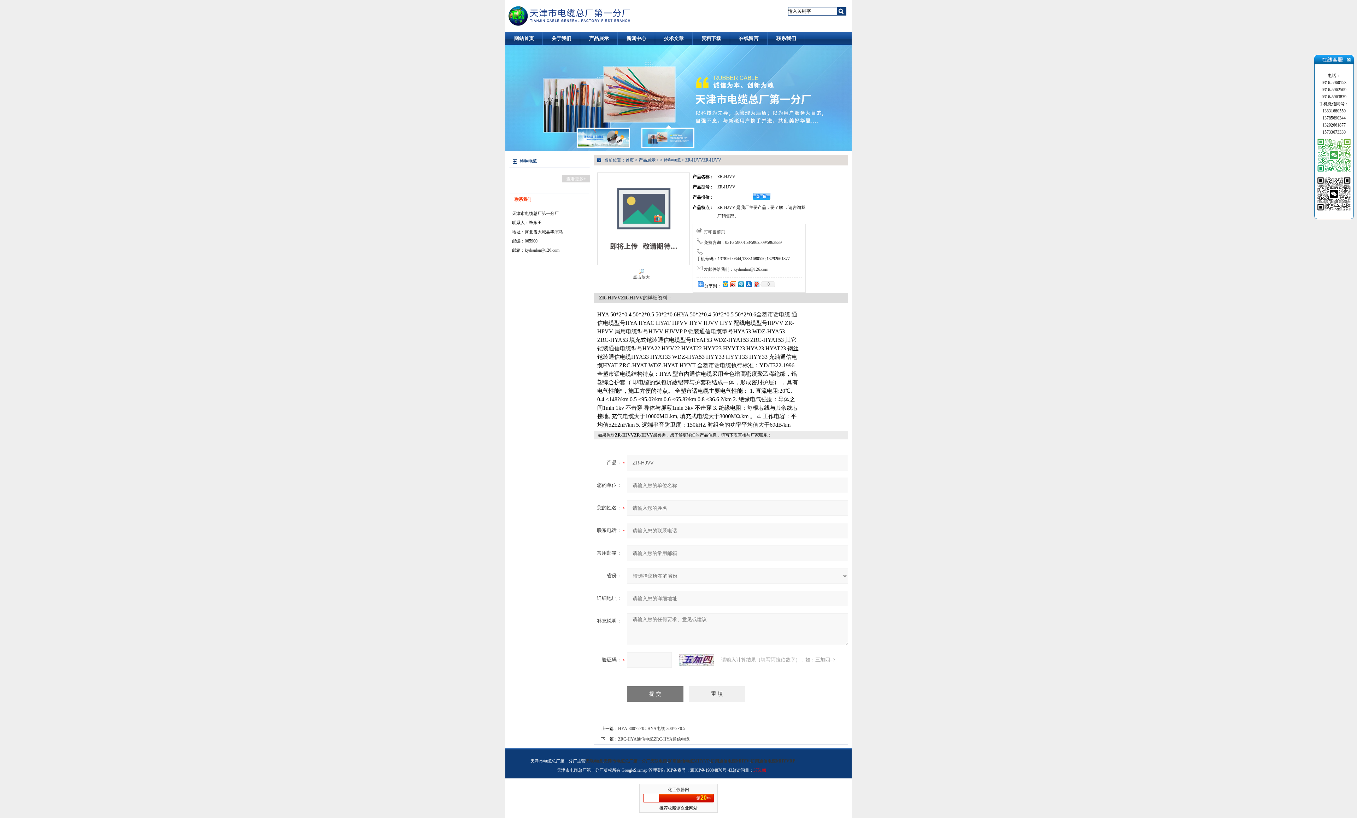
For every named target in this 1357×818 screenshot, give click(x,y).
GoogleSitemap (634, 770)
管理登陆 (656, 770)
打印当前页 (714, 231)
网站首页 (524, 38)
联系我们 (786, 38)
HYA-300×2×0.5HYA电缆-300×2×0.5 (651, 728)
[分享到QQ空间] (725, 284)
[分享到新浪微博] (733, 284)
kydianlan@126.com (542, 250)
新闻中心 (636, 38)
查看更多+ (576, 178)
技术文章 (674, 38)
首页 (629, 160)
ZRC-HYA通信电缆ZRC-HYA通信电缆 (653, 739)
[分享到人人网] (748, 284)
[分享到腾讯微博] (741, 284)
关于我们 (561, 38)
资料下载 (711, 38)
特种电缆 (528, 161)
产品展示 (599, 38)
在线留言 (749, 38)
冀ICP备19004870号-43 (711, 770)
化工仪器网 (678, 789)
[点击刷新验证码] (696, 660)
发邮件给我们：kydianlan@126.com (736, 269)
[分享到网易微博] (756, 284)
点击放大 (641, 277)
